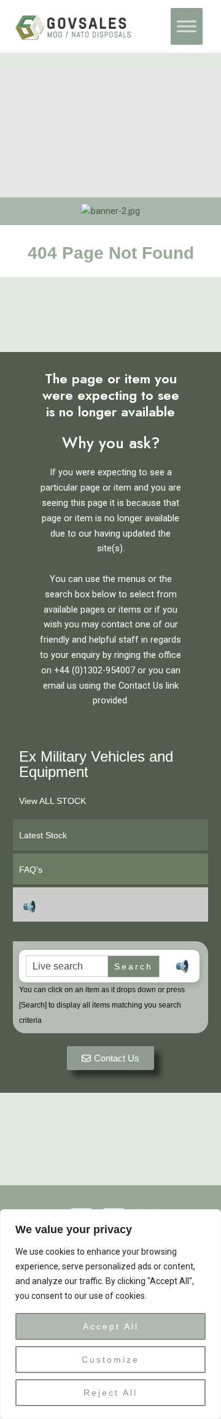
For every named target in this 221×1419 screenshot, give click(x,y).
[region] (110, 1314)
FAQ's (30, 869)
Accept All (111, 1326)
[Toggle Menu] (186, 26)
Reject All (110, 1393)
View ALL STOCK (52, 801)
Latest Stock (43, 835)
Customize (110, 1359)
